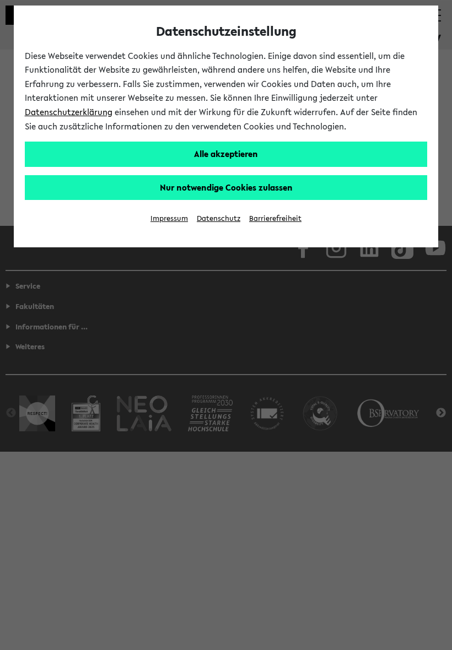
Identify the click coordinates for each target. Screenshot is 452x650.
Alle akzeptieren (226, 154)
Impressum (169, 218)
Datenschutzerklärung (68, 112)
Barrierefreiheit (275, 218)
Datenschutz (218, 218)
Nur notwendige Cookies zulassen (226, 187)
